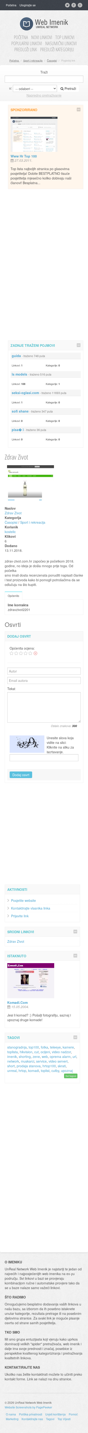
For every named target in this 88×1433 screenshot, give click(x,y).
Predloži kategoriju (57, 49)
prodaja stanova (29, 1066)
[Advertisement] (46, 264)
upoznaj (67, 1070)
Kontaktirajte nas (32, 1419)
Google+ (80, 5)
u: (10, 88)
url (74, 1056)
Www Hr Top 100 (24, 156)
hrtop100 (49, 1066)
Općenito (13, 596)
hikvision (26, 1051)
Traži (44, 72)
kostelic (10, 531)
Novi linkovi (41, 37)
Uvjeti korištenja (55, 1414)
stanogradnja (17, 1047)
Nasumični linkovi (61, 43)
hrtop (22, 1070)
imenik (12, 1056)
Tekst (11, 688)
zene (36, 1056)
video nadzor (61, 1051)
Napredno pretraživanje (44, 95)
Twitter (68, 5)
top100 (34, 1047)
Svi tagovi (70, 1076)
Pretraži (70, 88)
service (41, 1061)
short (11, 1066)
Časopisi (52, 60)
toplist (45, 1070)
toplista (12, 1051)
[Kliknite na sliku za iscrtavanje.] (27, 744)
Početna (11, 5)
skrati (62, 1066)
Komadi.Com (17, 1002)
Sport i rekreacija (32, 60)
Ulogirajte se (27, 5)
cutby (55, 1070)
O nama (11, 1414)
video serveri (58, 1061)
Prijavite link (20, 916)
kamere (68, 1047)
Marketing (12, 1419)
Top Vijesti (64, 1419)
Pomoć (73, 1414)
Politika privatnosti (30, 1414)
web (45, 1056)
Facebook (74, 5)
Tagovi (50, 1419)
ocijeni (45, 1051)
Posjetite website (23, 900)
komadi (33, 1070)
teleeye (55, 1047)
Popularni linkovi (26, 43)
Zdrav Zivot (13, 513)
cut (36, 1051)
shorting (25, 1056)
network (13, 1061)
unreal (12, 1070)
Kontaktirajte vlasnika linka (30, 908)
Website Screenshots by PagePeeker (28, 1407)
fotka (44, 1047)
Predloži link (25, 49)
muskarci (27, 1061)
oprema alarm (60, 1056)
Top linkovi (64, 37)
